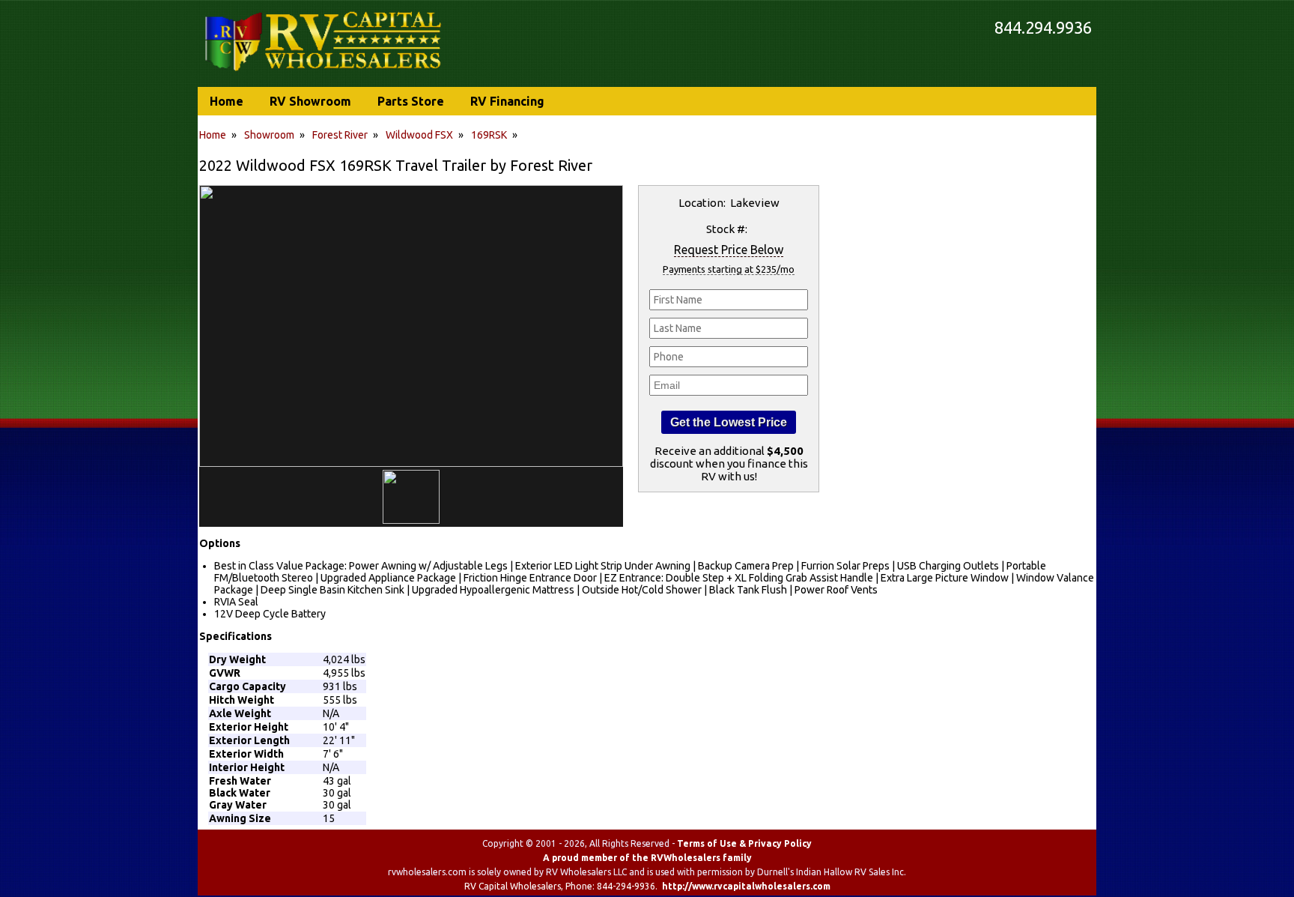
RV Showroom (310, 101)
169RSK (489, 135)
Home (212, 135)
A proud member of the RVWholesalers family (647, 858)
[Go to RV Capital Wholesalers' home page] (324, 71)
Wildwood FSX (419, 135)
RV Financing (507, 101)
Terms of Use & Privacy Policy (744, 843)
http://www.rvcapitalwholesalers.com (746, 886)
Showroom (269, 135)
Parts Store (410, 101)
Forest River (340, 135)
